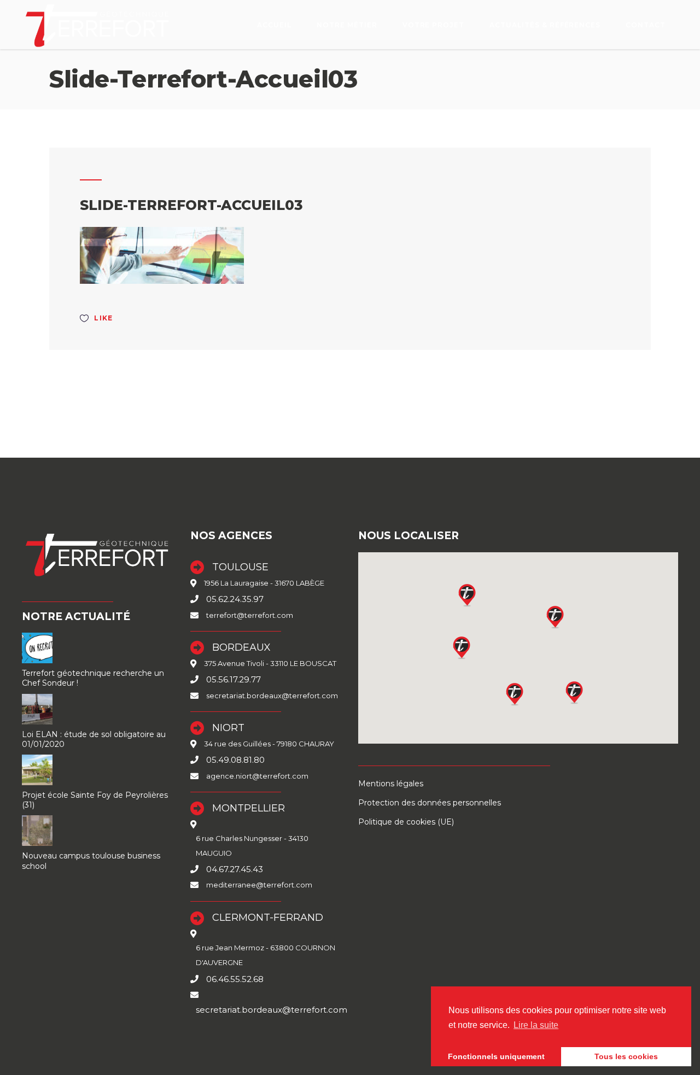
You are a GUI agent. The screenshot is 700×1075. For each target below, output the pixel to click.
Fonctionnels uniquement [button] (496, 1056)
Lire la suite (536, 1025)
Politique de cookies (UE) (406, 822)
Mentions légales (390, 783)
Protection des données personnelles (429, 803)
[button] (515, 694)
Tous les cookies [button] (626, 1056)
